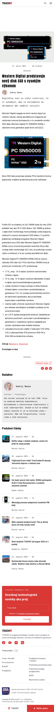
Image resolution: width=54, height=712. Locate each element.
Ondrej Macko (16, 92)
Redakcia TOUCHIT (20, 549)
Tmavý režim (7, 651)
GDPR (31, 676)
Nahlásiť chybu (42, 363)
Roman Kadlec (18, 490)
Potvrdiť (27, 619)
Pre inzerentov (8, 662)
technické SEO (8, 702)
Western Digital (18, 343)
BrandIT (5, 666)
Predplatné (6, 671)
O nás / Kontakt (8, 658)
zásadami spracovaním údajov (28, 614)
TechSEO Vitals (28, 702)
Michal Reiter (18, 448)
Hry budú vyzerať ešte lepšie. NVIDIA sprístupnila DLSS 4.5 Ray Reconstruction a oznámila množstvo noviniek (31, 483)
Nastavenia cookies (37, 680)
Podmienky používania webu (40, 665)
